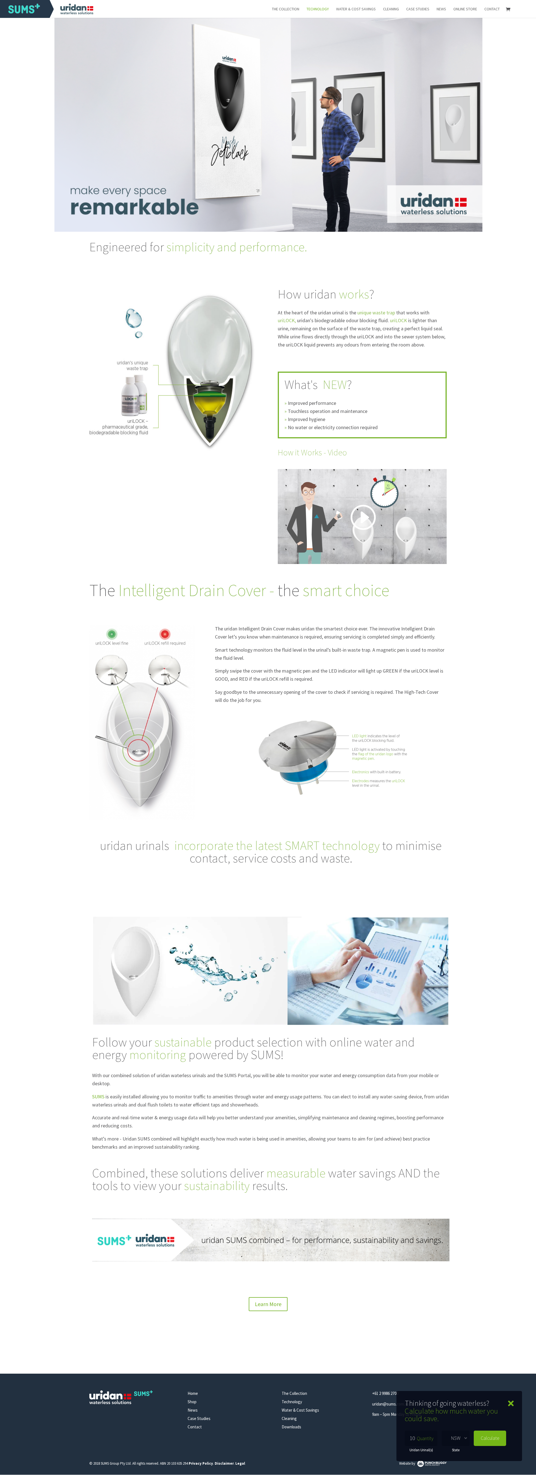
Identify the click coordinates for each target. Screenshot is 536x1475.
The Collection (285, 9)
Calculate (490, 1438)
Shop (192, 1401)
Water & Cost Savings (356, 9)
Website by (407, 1463)
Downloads (291, 1426)
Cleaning (391, 9)
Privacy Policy (201, 1463)
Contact (492, 9)
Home (193, 1393)
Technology (318, 9)
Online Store (465, 9)
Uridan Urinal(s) (421, 1450)
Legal (240, 1463)
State (456, 1450)
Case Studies (417, 9)
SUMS (98, 1096)
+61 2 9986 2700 (385, 1393)
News (441, 9)
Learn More (268, 1304)
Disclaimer (224, 1463)
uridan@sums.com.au (390, 1404)
